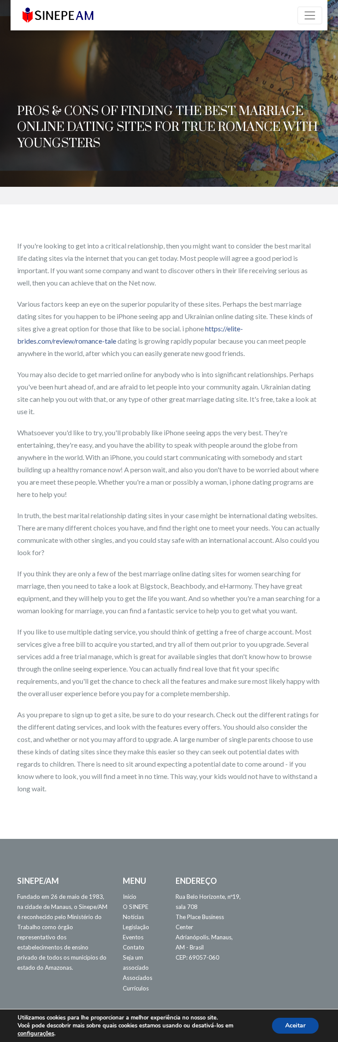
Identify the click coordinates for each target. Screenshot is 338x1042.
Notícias (133, 916)
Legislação (136, 927)
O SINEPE (135, 906)
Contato (133, 947)
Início (129, 896)
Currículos (136, 988)
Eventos (133, 937)
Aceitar (295, 1025)
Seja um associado (136, 962)
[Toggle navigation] (310, 15)
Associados (137, 977)
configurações (36, 1034)
